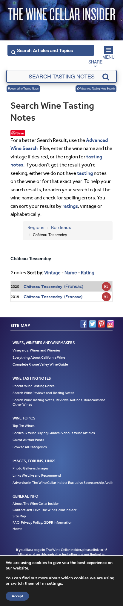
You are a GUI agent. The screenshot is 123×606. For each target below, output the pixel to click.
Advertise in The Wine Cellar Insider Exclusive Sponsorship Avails (63, 483)
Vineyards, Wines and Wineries (37, 350)
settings (54, 583)
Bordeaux (61, 227)
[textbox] (61, 76)
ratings (70, 206)
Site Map (19, 516)
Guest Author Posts (28, 440)
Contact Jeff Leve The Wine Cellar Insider (44, 510)
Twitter (92, 324)
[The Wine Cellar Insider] (61, 13)
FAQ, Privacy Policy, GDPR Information (43, 522)
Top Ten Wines (24, 426)
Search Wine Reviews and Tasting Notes (43, 393)
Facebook (83, 324)
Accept (17, 596)
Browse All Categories (30, 447)
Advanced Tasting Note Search (97, 88)
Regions (35, 227)
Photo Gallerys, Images (31, 468)
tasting (85, 173)
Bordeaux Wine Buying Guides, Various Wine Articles (54, 433)
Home (17, 529)
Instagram (110, 324)
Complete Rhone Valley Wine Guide (40, 364)
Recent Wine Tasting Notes (23, 88)
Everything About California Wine (39, 357)
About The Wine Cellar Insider (36, 504)
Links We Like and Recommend (37, 475)
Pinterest (101, 324)
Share (95, 62)
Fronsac (73, 286)
